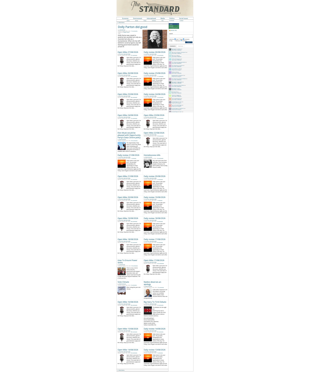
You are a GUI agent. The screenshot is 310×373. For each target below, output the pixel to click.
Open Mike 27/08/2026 (128, 52)
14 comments (134, 31)
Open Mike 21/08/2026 (128, 176)
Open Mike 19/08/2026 (128, 218)
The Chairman (175, 62)
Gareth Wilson (175, 68)
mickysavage (122, 139)
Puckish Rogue (175, 101)
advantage (122, 30)
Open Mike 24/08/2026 (128, 115)
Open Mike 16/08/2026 (128, 302)
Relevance (178, 40)
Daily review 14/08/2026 (154, 328)
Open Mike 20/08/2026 (128, 197)
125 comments (160, 263)
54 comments (134, 353)
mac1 (180, 101)
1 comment (133, 158)
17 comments (160, 76)
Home (128, 20)
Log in (171, 24)
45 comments (160, 332)
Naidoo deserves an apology (152, 283)
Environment (137, 18)
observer (174, 95)
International (151, 18)
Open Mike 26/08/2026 (128, 73)
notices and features (124, 54)
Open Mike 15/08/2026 (128, 328)
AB (177, 55)
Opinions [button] (180, 46)
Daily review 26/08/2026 (154, 52)
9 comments (160, 221)
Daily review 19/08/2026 (154, 197)
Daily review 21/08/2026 (128, 155)
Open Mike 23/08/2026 (154, 115)
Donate (171, 26)
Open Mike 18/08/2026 (128, 239)
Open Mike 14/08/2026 (128, 349)
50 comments (134, 266)
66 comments (134, 97)
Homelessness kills (152, 155)
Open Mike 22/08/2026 (154, 132)
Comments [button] (173, 46)
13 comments (160, 305)
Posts (177, 39)
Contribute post (173, 28)
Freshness (184, 40)
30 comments (160, 136)
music (128, 32)
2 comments (160, 179)
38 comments (134, 305)
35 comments (134, 200)
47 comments (134, 179)
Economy (125, 18)
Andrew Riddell (182, 78)
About (136, 20)
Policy (145, 20)
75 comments (134, 118)
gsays (178, 95)
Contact (181, 20)
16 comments (160, 158)
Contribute (171, 20)
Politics (172, 18)
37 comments (134, 55)
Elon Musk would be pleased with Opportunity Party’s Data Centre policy (129, 135)
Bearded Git (174, 92)
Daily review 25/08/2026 (154, 73)
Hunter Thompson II (181, 52)
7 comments (160, 353)
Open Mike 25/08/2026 (128, 94)
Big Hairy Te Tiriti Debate (155, 302)
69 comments (134, 140)
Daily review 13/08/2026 (154, 349)
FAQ (162, 20)
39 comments (160, 118)
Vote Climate (123, 282)
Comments (186, 39)
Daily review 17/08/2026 (154, 239)
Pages (181, 39)
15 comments (161, 287)
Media (163, 18)
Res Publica (181, 85)
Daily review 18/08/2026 (154, 218)
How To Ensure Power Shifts (127, 261)
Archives (154, 20)
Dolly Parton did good (132, 27)
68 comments (134, 332)
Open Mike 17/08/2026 (154, 260)
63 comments (134, 76)
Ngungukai (174, 49)
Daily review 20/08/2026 (154, 176)
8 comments (160, 242)
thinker (179, 49)
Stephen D (181, 75)
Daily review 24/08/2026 (154, 94)
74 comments (134, 242)
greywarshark (182, 62)
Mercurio (174, 52)
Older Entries (121, 22)
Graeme (181, 65)
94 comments (134, 221)
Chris (173, 98)
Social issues (183, 18)
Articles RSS (174, 30)
